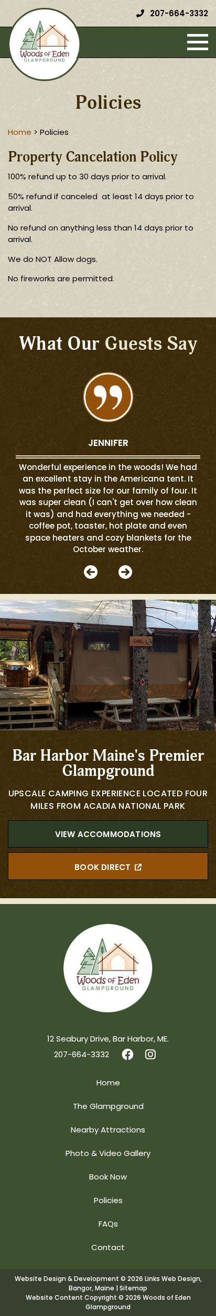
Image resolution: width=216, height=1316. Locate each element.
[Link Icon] (127, 1055)
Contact (108, 1248)
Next (125, 572)
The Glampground (108, 1107)
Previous (91, 572)
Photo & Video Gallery (108, 1154)
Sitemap (133, 1289)
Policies (108, 1201)
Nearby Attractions (108, 1131)
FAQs (108, 1225)
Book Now (108, 1178)
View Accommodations (108, 835)
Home (108, 1084)
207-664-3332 (178, 14)
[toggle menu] (197, 42)
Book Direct (102, 868)
